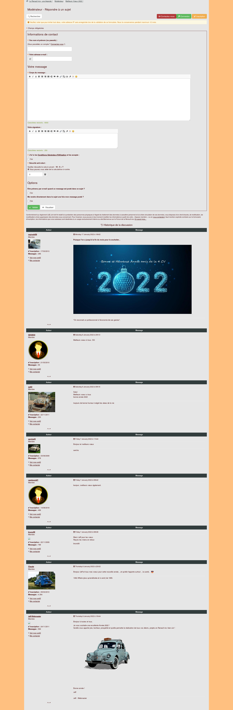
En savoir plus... (140, 219)
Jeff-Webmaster (34, 616)
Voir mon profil (35, 257)
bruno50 (31, 532)
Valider (34, 207)
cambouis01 (33, 480)
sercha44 (32, 439)
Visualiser (49, 207)
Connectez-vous (57, 44)
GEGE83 (31, 335)
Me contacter (35, 260)
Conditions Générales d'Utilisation (52, 155)
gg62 (30, 386)
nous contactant (159, 217)
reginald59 (32, 234)
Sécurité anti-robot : (37, 163)
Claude (31, 566)
